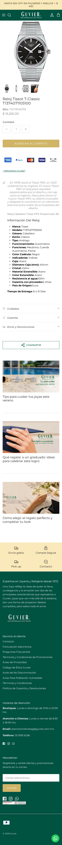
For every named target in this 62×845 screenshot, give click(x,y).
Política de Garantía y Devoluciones (24, 688)
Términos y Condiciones (17, 683)
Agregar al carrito (31, 143)
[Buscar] (11, 15)
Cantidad (8, 122)
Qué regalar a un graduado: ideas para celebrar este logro (29, 459)
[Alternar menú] (3, 15)
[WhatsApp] (13, 743)
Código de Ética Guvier (17, 667)
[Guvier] (31, 15)
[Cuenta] (51, 15)
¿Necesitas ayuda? (14, 170)
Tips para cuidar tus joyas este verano (26, 398)
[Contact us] (55, 838)
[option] (31, 52)
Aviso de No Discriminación (19, 672)
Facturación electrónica (17, 646)
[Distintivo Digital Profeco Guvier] (14, 803)
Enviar (11, 788)
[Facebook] (4, 743)
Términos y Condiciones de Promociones (27, 657)
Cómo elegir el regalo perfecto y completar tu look (27, 520)
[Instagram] (8, 743)
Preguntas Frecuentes (16, 651)
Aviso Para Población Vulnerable (22, 677)
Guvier (13, 833)
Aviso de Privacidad (15, 662)
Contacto (8, 641)
